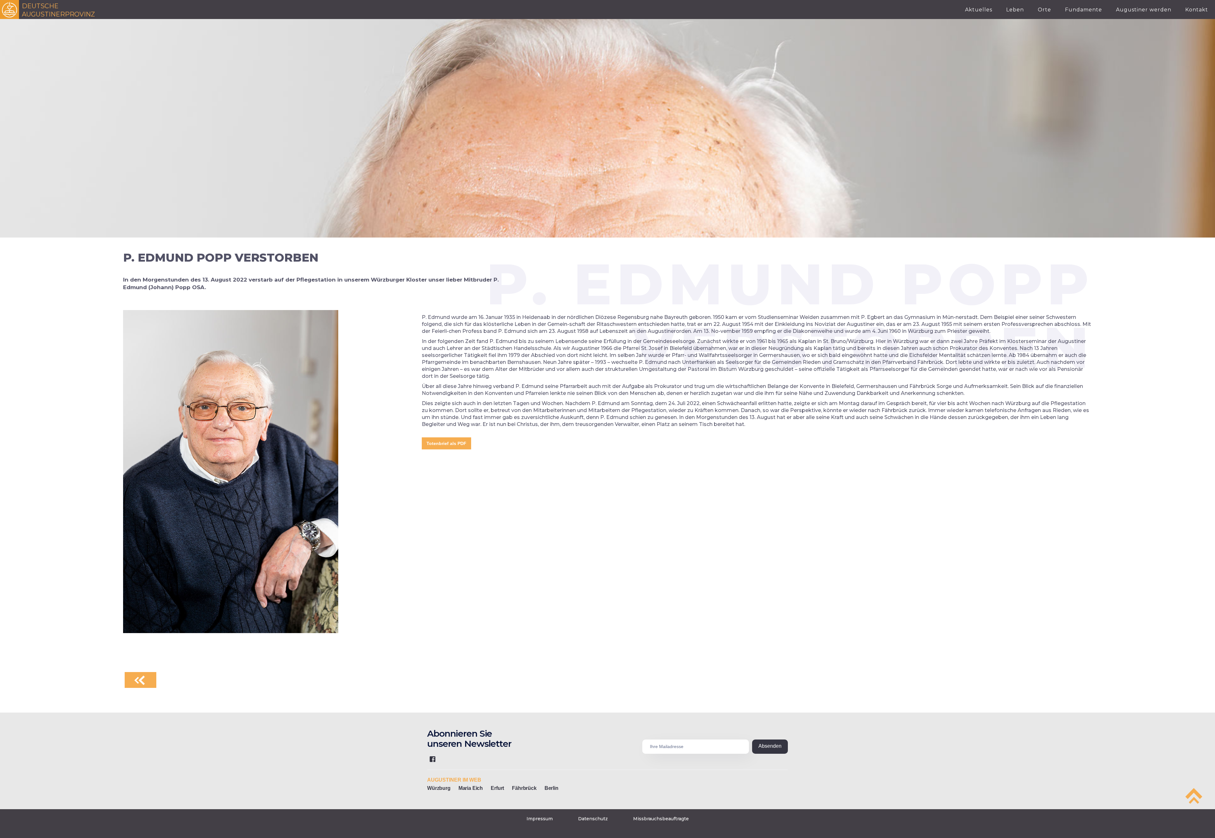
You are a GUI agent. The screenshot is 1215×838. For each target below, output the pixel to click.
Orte (1044, 10)
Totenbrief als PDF (446, 443)
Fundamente (1083, 10)
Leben (1015, 10)
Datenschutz (593, 819)
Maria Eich (470, 788)
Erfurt (497, 788)
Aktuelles (978, 10)
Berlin (551, 788)
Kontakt (1196, 10)
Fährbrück (524, 788)
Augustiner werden (1143, 10)
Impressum (539, 819)
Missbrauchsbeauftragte (661, 819)
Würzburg (439, 788)
